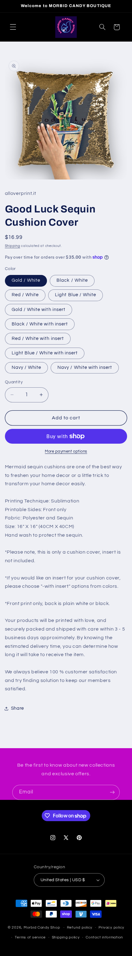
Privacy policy (111, 927)
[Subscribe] (112, 792)
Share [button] (17, 708)
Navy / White (26, 367)
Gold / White (26, 280)
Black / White (72, 280)
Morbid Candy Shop (42, 927)
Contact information (104, 937)
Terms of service (30, 937)
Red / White (25, 294)
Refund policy (80, 927)
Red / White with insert (38, 338)
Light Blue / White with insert (45, 353)
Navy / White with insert (84, 367)
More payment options (66, 452)
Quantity (14, 382)
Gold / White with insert (38, 309)
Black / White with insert (40, 324)
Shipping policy (66, 937)
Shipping (12, 246)
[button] (13, 27)
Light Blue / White (75, 294)
